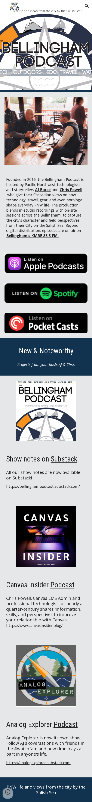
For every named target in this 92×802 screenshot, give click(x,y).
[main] (46, 209)
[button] (5, 6)
